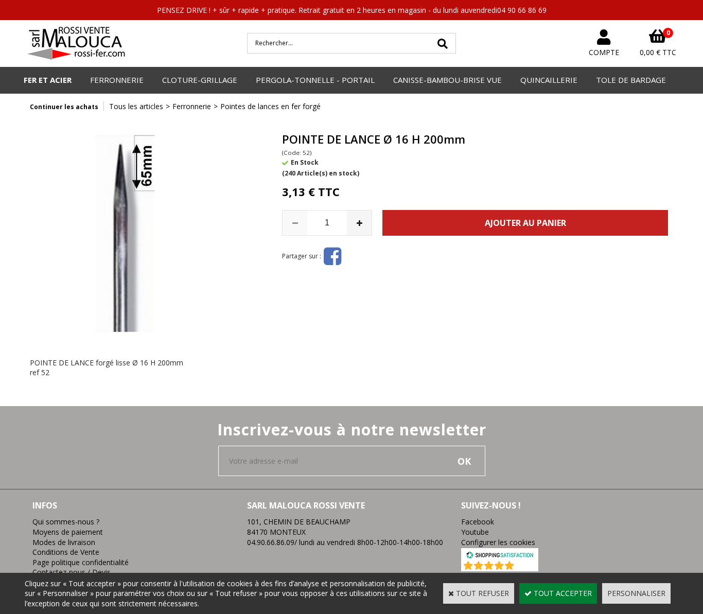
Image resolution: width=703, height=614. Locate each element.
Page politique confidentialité (80, 562)
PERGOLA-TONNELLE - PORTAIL (315, 80)
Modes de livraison (63, 542)
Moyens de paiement (67, 532)
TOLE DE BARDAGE (631, 80)
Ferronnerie (191, 106)
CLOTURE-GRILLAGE (199, 80)
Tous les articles (136, 106)
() (527, 566)
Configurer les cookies (498, 542)
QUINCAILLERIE (548, 80)
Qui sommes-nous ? (65, 522)
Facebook (477, 522)
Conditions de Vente (65, 552)
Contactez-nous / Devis (71, 572)
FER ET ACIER (48, 80)
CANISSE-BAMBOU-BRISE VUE (447, 80)
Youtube (475, 532)
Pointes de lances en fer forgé (270, 106)
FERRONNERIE (117, 80)
